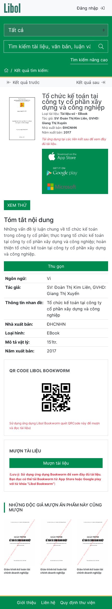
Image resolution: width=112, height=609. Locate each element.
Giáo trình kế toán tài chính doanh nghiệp (17, 571)
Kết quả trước (26, 82)
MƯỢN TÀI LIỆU (25, 450)
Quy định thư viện (77, 602)
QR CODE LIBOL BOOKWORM (39, 370)
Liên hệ (48, 602)
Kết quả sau (87, 82)
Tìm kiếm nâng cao (89, 59)
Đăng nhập (87, 8)
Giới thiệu (26, 602)
